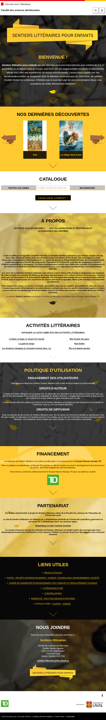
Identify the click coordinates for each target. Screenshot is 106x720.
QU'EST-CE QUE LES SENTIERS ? (29, 228)
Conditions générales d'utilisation (42, 716)
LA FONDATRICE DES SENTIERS (53, 231)
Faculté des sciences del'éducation (20, 10)
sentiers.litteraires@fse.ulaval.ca (53, 661)
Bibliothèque (25, 4)
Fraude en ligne (59, 716)
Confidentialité (70, 716)
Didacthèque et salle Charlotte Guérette (53, 526)
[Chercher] (96, 10)
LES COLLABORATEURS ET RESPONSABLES (70, 228)
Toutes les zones (18, 188)
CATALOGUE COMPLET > (53, 198)
